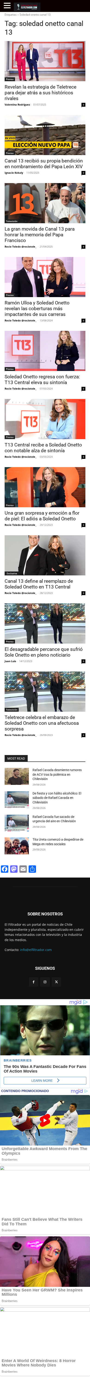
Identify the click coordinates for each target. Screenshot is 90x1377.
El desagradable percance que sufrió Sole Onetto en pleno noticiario (44, 652)
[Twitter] (56, 982)
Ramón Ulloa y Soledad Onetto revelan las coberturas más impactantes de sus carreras (37, 308)
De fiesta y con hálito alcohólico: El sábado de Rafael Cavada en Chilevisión (57, 798)
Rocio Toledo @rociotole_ (20, 246)
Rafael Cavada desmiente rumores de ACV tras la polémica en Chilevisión (57, 774)
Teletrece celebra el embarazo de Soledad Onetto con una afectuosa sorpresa (42, 723)
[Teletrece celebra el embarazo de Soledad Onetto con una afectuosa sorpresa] (45, 692)
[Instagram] (44, 982)
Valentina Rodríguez (17, 104)
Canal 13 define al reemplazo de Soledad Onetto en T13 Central (39, 584)
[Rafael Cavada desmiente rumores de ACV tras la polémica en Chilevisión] (17, 776)
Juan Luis (10, 661)
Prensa (10, 79)
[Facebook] (33, 982)
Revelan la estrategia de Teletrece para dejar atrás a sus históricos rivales (40, 92)
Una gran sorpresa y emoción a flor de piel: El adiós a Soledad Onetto (42, 515)
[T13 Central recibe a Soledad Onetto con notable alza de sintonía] (45, 419)
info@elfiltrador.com (36, 950)
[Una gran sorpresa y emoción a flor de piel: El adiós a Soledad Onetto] (45, 487)
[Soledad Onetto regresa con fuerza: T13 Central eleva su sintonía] (45, 351)
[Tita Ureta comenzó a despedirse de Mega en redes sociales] (17, 845)
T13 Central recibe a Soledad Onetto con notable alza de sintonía (43, 447)
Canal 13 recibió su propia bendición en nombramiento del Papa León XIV (44, 163)
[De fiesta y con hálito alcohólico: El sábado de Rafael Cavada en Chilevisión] (17, 799)
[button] (8, 5)
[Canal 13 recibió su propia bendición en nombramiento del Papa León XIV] (45, 135)
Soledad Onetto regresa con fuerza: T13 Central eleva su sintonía (42, 379)
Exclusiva (11, 573)
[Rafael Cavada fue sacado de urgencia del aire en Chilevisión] (17, 823)
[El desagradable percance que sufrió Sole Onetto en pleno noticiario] (45, 623)
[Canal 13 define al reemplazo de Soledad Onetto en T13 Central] (45, 555)
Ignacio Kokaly (14, 172)
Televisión (11, 221)
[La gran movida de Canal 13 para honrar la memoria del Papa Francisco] (45, 203)
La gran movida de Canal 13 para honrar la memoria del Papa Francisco (40, 234)
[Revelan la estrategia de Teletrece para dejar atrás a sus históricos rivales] (45, 61)
